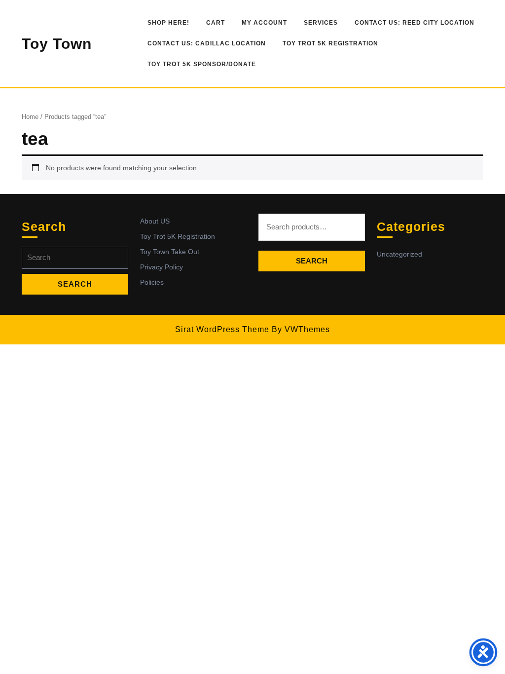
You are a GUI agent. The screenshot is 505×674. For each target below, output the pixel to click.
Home (30, 116)
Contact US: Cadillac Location (206, 43)
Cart (215, 22)
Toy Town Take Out (169, 252)
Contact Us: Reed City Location (414, 22)
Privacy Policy (161, 267)
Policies (152, 282)
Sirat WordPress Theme (222, 329)
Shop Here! (168, 22)
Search (311, 261)
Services (321, 22)
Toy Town (57, 44)
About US (155, 221)
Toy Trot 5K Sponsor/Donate (201, 64)
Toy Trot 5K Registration (330, 43)
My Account (264, 22)
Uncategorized (399, 254)
